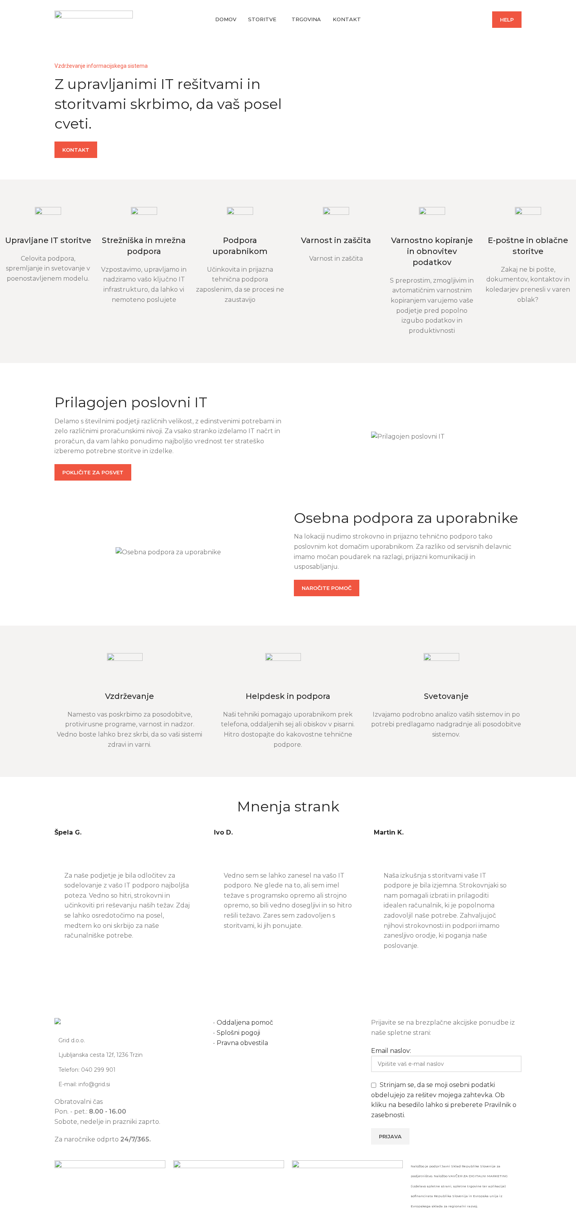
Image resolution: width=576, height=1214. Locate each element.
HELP (507, 19)
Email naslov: (391, 1050)
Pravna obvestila (242, 1043)
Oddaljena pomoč (246, 1022)
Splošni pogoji (238, 1032)
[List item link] (129, 1069)
